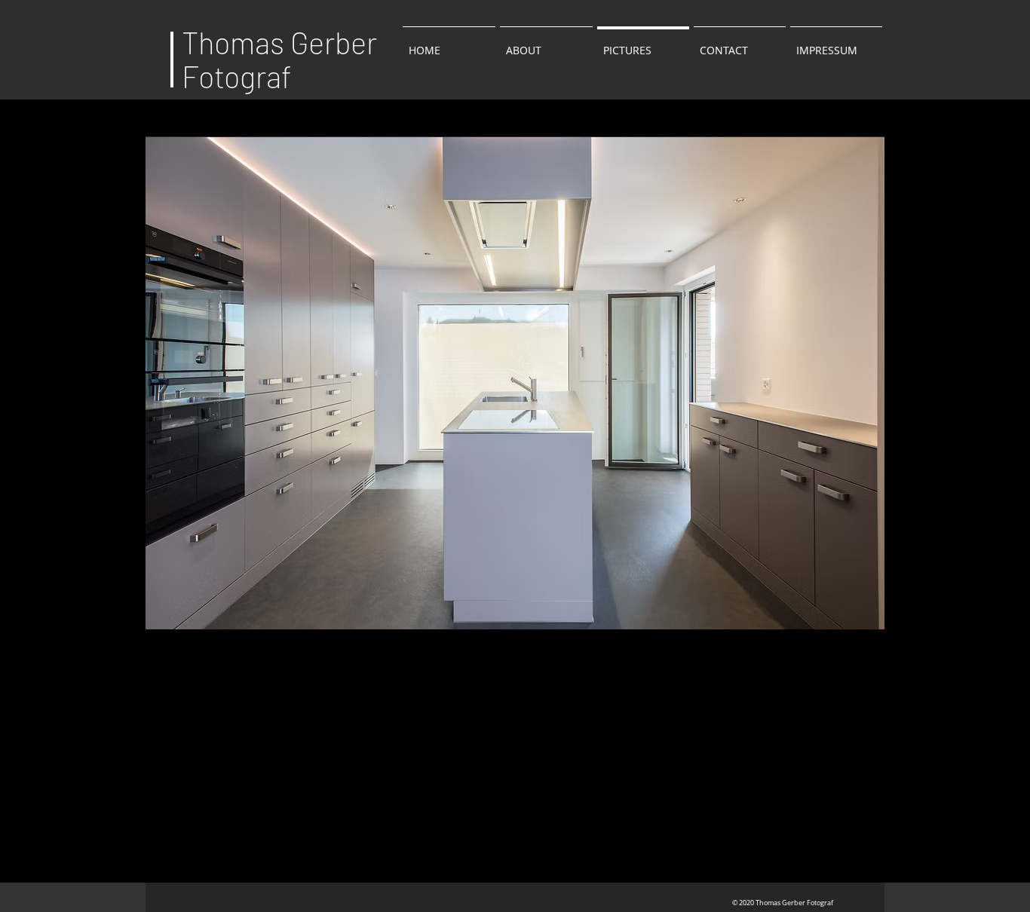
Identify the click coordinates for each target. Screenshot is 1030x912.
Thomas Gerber (279, 42)
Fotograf (237, 76)
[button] (515, 382)
